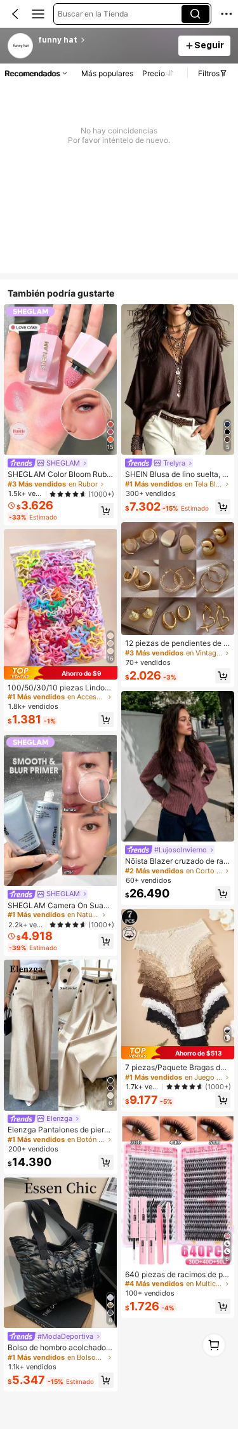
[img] (60, 673)
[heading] (104, 40)
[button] (15, 14)
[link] (21, 46)
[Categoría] (38, 14)
